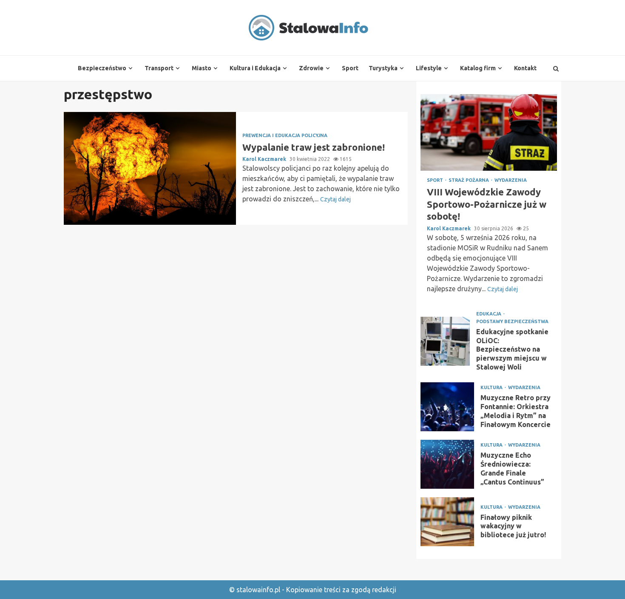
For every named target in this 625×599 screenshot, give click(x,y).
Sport (350, 68)
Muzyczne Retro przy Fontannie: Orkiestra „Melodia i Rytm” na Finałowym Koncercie (447, 406)
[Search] (556, 68)
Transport (159, 68)
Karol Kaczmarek (264, 159)
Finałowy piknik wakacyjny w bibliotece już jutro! (447, 521)
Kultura (492, 387)
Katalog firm (478, 68)
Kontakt (525, 68)
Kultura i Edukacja (255, 68)
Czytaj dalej (335, 199)
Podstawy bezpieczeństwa (512, 321)
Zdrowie (311, 68)
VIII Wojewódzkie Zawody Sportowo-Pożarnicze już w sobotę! (488, 132)
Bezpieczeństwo (102, 68)
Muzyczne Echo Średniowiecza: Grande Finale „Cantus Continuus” (447, 464)
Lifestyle (429, 68)
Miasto (201, 68)
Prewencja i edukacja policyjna (284, 135)
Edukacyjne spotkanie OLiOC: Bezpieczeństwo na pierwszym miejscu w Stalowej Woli (445, 341)
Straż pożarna (469, 180)
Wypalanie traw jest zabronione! (150, 168)
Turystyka (383, 68)
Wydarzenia (510, 180)
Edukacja (489, 314)
